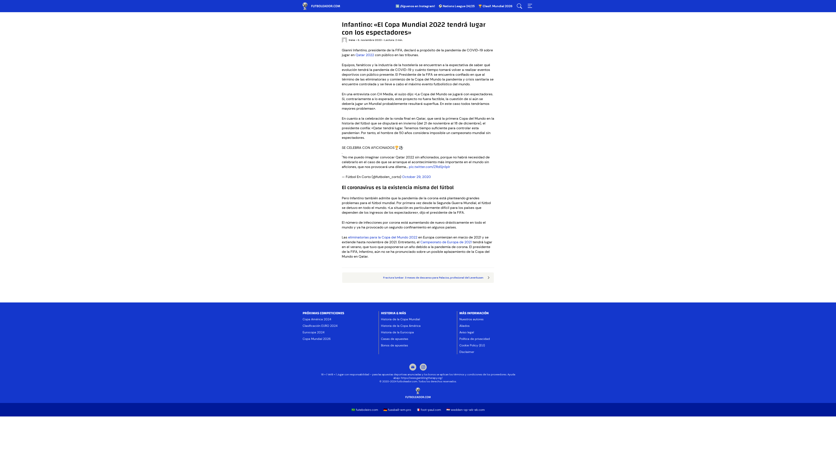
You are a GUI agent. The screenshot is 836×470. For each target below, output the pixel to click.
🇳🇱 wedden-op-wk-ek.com (465, 410)
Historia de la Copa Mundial (400, 319)
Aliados (464, 326)
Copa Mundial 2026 (317, 339)
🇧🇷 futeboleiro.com (364, 410)
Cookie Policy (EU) (472, 345)
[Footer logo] (418, 393)
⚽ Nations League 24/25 (456, 6)
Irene (352, 40)
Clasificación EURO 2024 (320, 326)
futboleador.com (324, 6)
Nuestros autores (471, 319)
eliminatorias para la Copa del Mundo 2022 (382, 237)
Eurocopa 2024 (313, 332)
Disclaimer (466, 352)
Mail (412, 367)
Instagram (423, 367)
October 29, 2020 (416, 177)
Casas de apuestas (394, 339)
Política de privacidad (474, 339)
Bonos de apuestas (394, 345)
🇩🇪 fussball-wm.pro (397, 410)
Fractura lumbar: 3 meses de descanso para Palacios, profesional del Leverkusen (433, 277)
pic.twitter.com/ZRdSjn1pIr (429, 166)
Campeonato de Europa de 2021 (446, 242)
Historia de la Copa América (401, 326)
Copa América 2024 (317, 319)
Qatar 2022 (365, 55)
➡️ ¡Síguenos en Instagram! (415, 6)
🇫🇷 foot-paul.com (428, 410)
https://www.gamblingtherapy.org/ (422, 378)
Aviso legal (466, 332)
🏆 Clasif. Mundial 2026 (495, 6)
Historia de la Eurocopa (397, 332)
